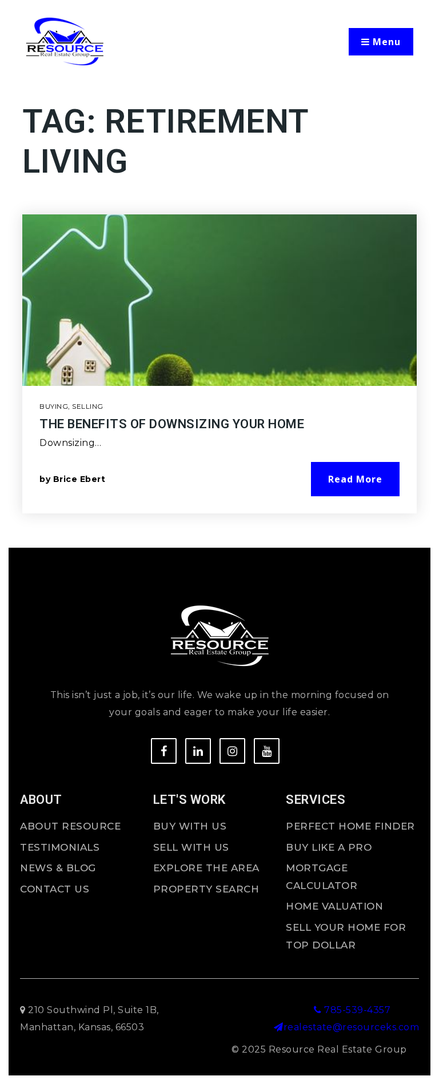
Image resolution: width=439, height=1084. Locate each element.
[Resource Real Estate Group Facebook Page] (164, 751)
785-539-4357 (356, 1010)
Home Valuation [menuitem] (334, 906)
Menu (385, 41)
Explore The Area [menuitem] (206, 868)
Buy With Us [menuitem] (190, 826)
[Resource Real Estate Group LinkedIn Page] (198, 751)
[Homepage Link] (64, 40)
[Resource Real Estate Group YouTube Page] (267, 751)
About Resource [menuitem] (70, 826)
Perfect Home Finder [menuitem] (350, 826)
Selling (87, 406)
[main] (219, 322)
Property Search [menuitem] (206, 889)
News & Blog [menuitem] (58, 868)
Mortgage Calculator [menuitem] (321, 876)
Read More (355, 479)
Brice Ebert (79, 479)
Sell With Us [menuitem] (191, 847)
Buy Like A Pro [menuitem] (329, 847)
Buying (53, 406)
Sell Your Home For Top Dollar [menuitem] (346, 936)
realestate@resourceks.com (352, 1027)
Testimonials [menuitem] (59, 847)
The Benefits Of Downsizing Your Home (171, 424)
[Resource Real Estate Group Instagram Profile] (232, 751)
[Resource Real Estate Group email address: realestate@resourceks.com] (279, 1027)
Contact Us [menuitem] (54, 889)
